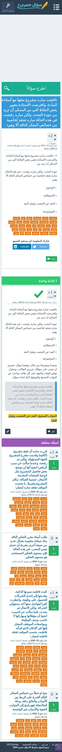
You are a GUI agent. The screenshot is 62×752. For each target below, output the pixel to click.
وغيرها (36, 525)
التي (54, 226)
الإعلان (23, 677)
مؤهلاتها (38, 670)
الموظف (15, 674)
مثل (35, 518)
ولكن (54, 230)
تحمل (44, 580)
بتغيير (26, 222)
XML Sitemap (13, 744)
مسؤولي (14, 659)
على (34, 655)
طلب (44, 569)
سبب (22, 510)
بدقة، (21, 728)
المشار (43, 677)
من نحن (44, 744)
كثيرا (44, 659)
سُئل (55, 145)
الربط (14, 724)
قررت (43, 499)
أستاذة (16, 218)
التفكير (21, 569)
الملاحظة (42, 732)
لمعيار (36, 529)
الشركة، (43, 662)
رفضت (46, 230)
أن (34, 226)
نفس (37, 580)
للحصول (43, 655)
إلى (36, 651)
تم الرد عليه (52, 302)
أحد (22, 659)
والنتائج (28, 728)
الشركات (20, 651)
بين (44, 728)
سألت (35, 510)
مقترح (27, 503)
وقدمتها (43, 651)
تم (20, 506)
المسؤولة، (34, 506)
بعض (19, 222)
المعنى (29, 580)
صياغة (37, 572)
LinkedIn (24, 246)
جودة (22, 226)
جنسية (24, 521)
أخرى (31, 576)
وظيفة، (27, 655)
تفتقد (15, 230)
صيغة (38, 576)
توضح (26, 514)
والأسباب (34, 736)
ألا (22, 233)
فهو (34, 732)
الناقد (28, 233)
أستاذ (37, 569)
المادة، (53, 222)
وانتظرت (17, 655)
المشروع (19, 503)
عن (28, 510)
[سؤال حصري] (34, 6)
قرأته (44, 681)
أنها (37, 514)
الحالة (22, 230)
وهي (16, 233)
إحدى (29, 651)
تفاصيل (43, 518)
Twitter (43, 246)
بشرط (23, 576)
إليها (36, 677)
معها (28, 659)
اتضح (44, 514)
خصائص (44, 233)
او (39, 721)
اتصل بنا (55, 744)
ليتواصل (36, 659)
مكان (44, 525)
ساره (45, 218)
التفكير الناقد (25, 145)
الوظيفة (35, 674)
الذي (15, 677)
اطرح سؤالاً (36, 88)
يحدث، (13, 662)
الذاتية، (20, 647)
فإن (37, 583)
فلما (44, 666)
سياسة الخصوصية (30, 744)
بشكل (21, 572)
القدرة (28, 724)
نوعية (29, 518)
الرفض (14, 510)
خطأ (33, 721)
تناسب (15, 670)
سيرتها (28, 647)
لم (20, 662)
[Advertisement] (31, 47)
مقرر (29, 569)
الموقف (19, 525)
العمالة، (16, 521)
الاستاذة (34, 222)
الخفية (43, 736)
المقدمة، (42, 521)
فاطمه (36, 647)
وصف (44, 674)
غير (27, 736)
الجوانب (14, 732)
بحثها (29, 218)
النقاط (12, 222)
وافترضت (44, 222)
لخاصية (53, 233)
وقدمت (36, 503)
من (48, 226)
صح (44, 721)
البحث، (14, 226)
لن (32, 514)
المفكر (35, 233)
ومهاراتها (28, 670)
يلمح (28, 732)
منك (44, 572)
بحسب (28, 525)
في (35, 230)
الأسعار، (33, 521)
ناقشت (53, 218)
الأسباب (37, 728)
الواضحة (19, 736)
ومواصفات (25, 674)
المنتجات (20, 518)
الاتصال (26, 662)
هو (12, 583)
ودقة (14, 728)
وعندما (43, 510)
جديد (13, 572)
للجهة (44, 506)
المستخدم (19, 583)
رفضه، (13, 506)
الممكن (41, 226)
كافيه (44, 503)
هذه (29, 230)
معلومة (29, 572)
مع (23, 218)
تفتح (24, 499)
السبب (23, 666)
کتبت (44, 647)
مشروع (37, 218)
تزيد (28, 226)
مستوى (29, 583)
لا (21, 670)
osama (37, 495)
